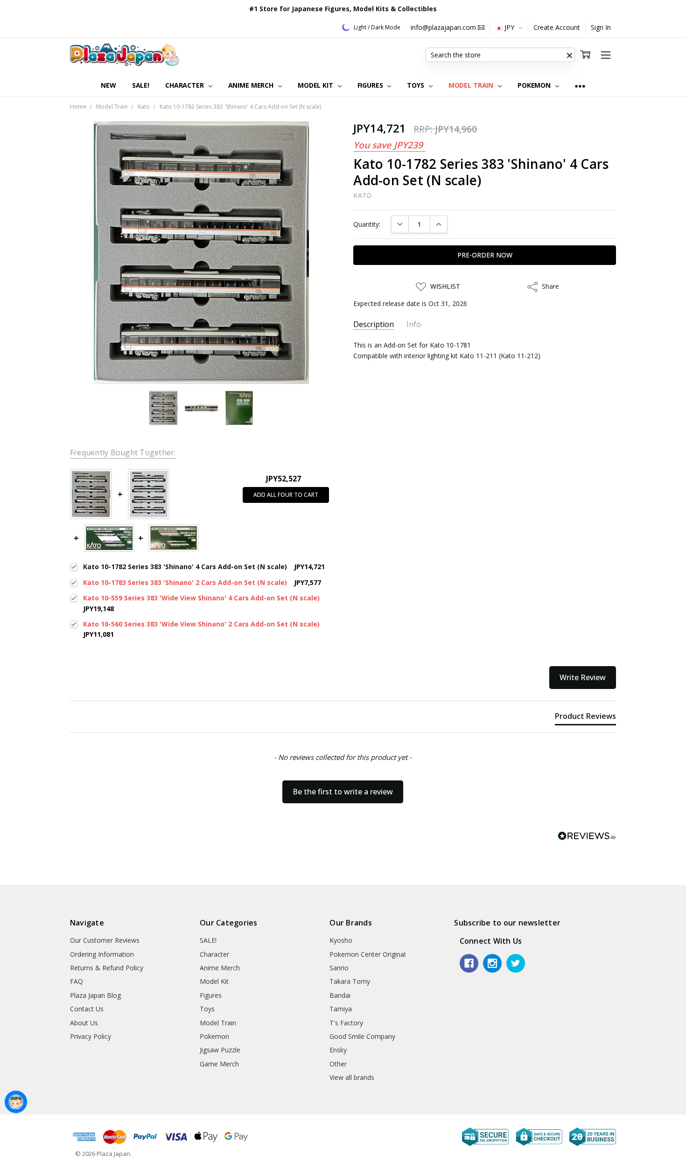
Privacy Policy (90, 1036)
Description (373, 324)
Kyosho (340, 940)
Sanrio (339, 967)
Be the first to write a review (343, 791)
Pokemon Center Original (367, 954)
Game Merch (219, 1063)
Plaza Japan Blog (95, 995)
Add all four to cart (285, 495)
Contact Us (87, 1008)
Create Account (556, 27)
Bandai (339, 995)
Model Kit (316, 85)
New (108, 85)
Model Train (471, 85)
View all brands (351, 1077)
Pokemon (535, 85)
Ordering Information (102, 954)
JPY (509, 27)
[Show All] (580, 85)
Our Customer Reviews (105, 940)
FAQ (76, 981)
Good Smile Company (362, 1036)
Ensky (338, 1049)
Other (338, 1063)
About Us (84, 1022)
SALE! (140, 85)
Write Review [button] (583, 677)
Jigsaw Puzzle (220, 1049)
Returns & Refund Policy (106, 967)
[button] (569, 55)
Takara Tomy (349, 981)
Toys (416, 85)
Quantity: (366, 224)
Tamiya (340, 1008)
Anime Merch (251, 85)
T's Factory (346, 1022)
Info (413, 324)
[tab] (585, 718)
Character (185, 85)
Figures (371, 85)
